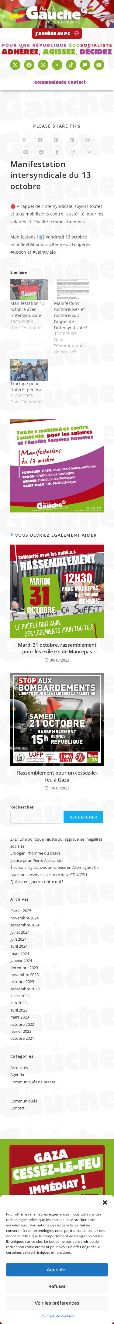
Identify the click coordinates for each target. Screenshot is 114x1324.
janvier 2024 (21, 960)
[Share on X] (24, 140)
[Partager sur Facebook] (40, 140)
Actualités (19, 1067)
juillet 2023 (19, 996)
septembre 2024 (25, 925)
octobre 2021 (22, 1038)
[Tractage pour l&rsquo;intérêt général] (29, 370)
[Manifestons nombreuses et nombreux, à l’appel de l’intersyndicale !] (73, 289)
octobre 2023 (22, 981)
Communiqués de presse (32, 1082)
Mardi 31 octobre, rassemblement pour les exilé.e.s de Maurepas (57, 648)
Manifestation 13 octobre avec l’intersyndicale (27, 309)
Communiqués (50, 81)
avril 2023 (18, 1010)
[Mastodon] (85, 65)
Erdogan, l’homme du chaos (35, 853)
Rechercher (22, 807)
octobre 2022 (22, 1024)
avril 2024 (18, 946)
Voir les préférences (57, 1303)
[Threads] (43, 65)
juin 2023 (18, 1003)
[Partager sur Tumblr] (57, 152)
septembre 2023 (25, 989)
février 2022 (20, 1031)
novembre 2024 (24, 918)
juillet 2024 (19, 932)
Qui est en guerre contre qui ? (37, 881)
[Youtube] (99, 65)
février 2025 (20, 910)
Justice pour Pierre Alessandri (36, 860)
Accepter (57, 1269)
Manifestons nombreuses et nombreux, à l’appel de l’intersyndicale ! (70, 315)
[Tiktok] (71, 65)
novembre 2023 (24, 974)
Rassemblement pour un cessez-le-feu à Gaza (57, 776)
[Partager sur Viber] (87, 140)
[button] (105, 1202)
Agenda (17, 1074)
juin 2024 (18, 939)
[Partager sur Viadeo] (73, 152)
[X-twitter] (15, 65)
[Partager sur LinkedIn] (72, 140)
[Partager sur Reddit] (41, 152)
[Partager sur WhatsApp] (89, 152)
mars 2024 (19, 953)
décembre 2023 (24, 967)
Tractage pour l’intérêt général (26, 386)
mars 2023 (19, 1017)
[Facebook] (29, 65)
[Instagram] (57, 65)
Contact (77, 81)
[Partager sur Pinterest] (56, 140)
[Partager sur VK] (25, 152)
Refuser (57, 1286)
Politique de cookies (57, 1316)
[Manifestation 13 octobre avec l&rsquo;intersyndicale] (29, 289)
